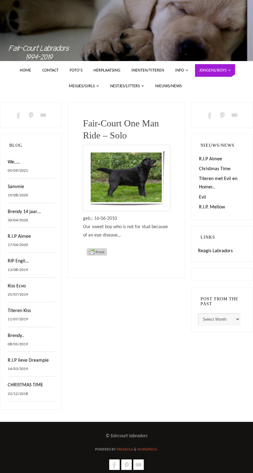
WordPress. (147, 449)
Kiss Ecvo (17, 286)
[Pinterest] (31, 115)
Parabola (125, 449)
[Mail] (43, 115)
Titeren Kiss (19, 310)
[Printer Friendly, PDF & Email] (97, 254)
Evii (202, 197)
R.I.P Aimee (19, 236)
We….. (14, 162)
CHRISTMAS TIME (25, 385)
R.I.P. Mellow (212, 207)
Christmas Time (214, 169)
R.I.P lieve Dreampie (28, 360)
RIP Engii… (18, 261)
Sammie (16, 186)
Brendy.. (16, 335)
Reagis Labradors (215, 251)
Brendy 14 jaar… (24, 211)
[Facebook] (18, 115)
